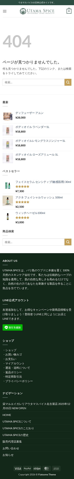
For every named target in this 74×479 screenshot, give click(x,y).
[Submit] (68, 82)
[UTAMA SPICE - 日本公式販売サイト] (37, 11)
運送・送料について (17, 367)
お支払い (10, 358)
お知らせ (8, 454)
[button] (5, 11)
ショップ (10, 350)
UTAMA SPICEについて (17, 421)
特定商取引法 (13, 376)
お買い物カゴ (13, 354)
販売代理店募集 (12, 441)
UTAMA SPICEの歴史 (16, 434)
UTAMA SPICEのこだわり (18, 428)
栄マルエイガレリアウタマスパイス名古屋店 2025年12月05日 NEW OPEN (36, 406)
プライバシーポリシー (19, 381)
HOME (7, 414)
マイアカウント (15, 363)
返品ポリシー (13, 372)
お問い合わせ (11, 448)
